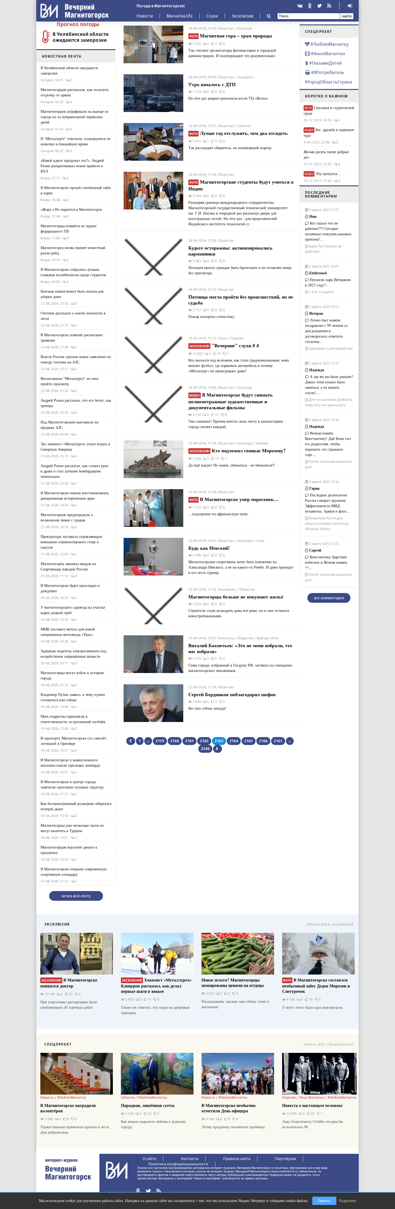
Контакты (190, 1158)
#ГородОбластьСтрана (328, 82)
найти (347, 16)
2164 (233, 740)
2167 (278, 740)
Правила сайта (236, 1158)
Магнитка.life (180, 16)
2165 (248, 740)
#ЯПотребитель (327, 72)
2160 (174, 740)
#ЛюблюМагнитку (329, 44)
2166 (263, 740)
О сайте (149, 1158)
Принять (324, 1201)
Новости (145, 16)
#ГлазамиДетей (325, 63)
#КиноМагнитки (327, 53)
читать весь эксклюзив (330, 924)
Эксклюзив (242, 16)
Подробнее (347, 1200)
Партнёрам (285, 1158)
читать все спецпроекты (328, 1044)
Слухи (212, 16)
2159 (160, 740)
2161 (189, 740)
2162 (204, 740)
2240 (205, 748)
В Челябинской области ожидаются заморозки (81, 37)
